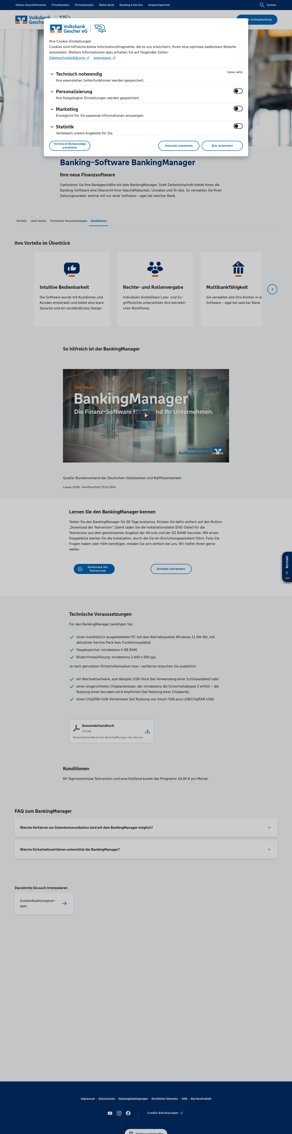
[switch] (238, 91)
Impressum (102, 58)
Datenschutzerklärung (67, 58)
